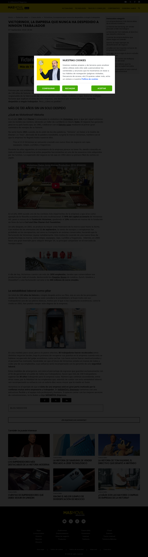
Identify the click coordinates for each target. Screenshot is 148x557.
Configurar (48, 88)
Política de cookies (90, 78)
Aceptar (102, 88)
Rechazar (70, 88)
